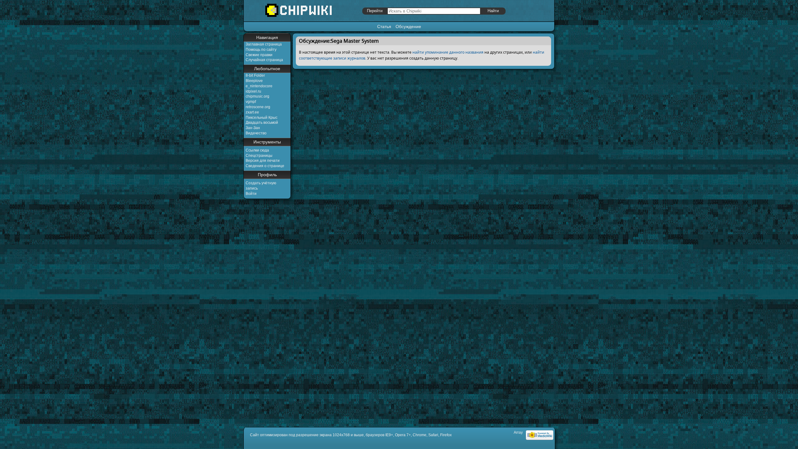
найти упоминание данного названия (447, 52)
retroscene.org (258, 107)
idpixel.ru (253, 91)
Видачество (256, 133)
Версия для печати (263, 160)
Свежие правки (259, 55)
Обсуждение (408, 26)
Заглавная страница (264, 44)
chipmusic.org (257, 96)
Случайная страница (264, 60)
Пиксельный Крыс (261, 117)
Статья (384, 26)
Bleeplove (254, 81)
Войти (251, 193)
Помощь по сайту (261, 49)
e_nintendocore (259, 86)
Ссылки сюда (257, 150)
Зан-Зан (253, 128)
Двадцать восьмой (262, 122)
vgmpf (251, 101)
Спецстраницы (259, 155)
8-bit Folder (255, 75)
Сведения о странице (265, 166)
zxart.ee (252, 112)
